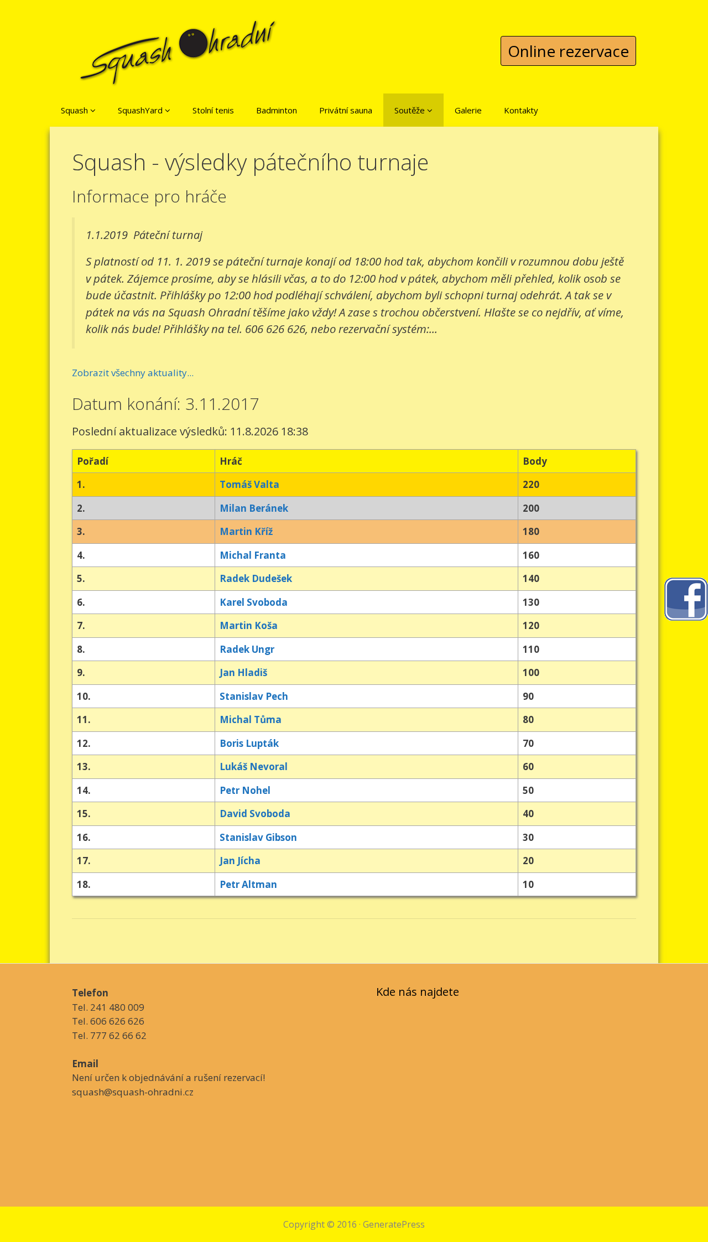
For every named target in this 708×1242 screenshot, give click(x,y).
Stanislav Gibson (258, 837)
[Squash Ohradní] (178, 44)
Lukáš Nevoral (254, 766)
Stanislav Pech (254, 696)
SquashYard (141, 110)
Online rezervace (568, 50)
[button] (93, 110)
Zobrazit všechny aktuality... (133, 372)
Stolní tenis (213, 110)
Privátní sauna (345, 110)
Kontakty (521, 110)
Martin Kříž (246, 531)
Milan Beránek (254, 508)
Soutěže (410, 110)
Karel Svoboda (254, 602)
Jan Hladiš (243, 672)
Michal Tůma (251, 719)
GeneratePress (394, 1224)
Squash (75, 110)
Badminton (276, 110)
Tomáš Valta (249, 484)
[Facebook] (686, 597)
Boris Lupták (249, 743)
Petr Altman (248, 884)
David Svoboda (255, 813)
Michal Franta (253, 555)
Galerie (468, 110)
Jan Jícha (240, 860)
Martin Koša (249, 625)
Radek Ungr (247, 649)
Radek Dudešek (256, 578)
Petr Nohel (245, 790)
